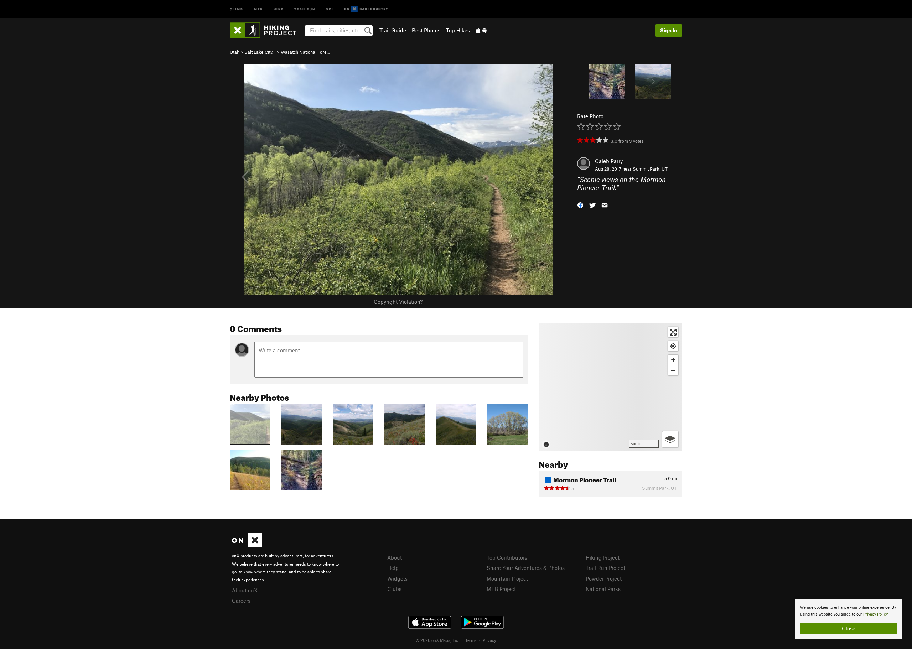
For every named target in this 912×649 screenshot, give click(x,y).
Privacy (489, 640)
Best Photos (426, 30)
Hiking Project (603, 557)
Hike (279, 8)
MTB (258, 8)
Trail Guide (392, 30)
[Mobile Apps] (481, 30)
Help (393, 568)
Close (848, 628)
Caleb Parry (609, 161)
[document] (848, 619)
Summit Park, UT (650, 169)
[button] (580, 204)
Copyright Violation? (398, 301)
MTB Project (501, 589)
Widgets (397, 578)
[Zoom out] (673, 370)
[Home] (267, 30)
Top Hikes (458, 30)
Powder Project (604, 578)
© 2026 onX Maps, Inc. (437, 640)
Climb (236, 8)
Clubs (394, 589)
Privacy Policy (875, 614)
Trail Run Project (605, 568)
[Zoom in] (673, 360)
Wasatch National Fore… (305, 52)
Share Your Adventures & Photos (526, 568)
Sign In (668, 30)
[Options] (670, 439)
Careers (241, 600)
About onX (245, 590)
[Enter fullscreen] (673, 332)
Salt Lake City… (260, 52)
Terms (471, 640)
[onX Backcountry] (366, 9)
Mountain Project (507, 578)
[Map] (610, 387)
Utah (234, 52)
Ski (329, 8)
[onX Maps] (247, 545)
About (394, 557)
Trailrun (304, 8)
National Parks (603, 589)
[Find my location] (673, 346)
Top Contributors (507, 557)
